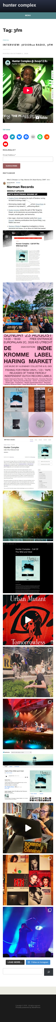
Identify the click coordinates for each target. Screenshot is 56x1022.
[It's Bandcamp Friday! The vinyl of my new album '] (28, 776)
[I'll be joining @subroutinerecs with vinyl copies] (28, 359)
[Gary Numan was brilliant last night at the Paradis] (28, 932)
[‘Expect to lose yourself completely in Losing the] (28, 255)
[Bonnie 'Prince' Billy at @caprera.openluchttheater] (28, 724)
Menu (28, 15)
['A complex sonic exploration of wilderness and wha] (28, 568)
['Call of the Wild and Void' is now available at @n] (28, 203)
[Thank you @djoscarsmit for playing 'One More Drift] (28, 828)
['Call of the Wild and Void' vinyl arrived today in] (28, 411)
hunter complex (19, 5)
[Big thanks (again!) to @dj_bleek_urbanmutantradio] (28, 620)
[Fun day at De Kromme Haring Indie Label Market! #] (28, 307)
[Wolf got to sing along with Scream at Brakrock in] (28, 672)
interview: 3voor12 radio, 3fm (28, 44)
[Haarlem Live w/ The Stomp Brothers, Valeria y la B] (28, 516)
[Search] (48, 972)
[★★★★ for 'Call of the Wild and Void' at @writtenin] (28, 464)
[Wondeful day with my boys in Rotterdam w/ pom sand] (28, 880)
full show (6, 130)
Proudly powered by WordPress (28, 1007)
